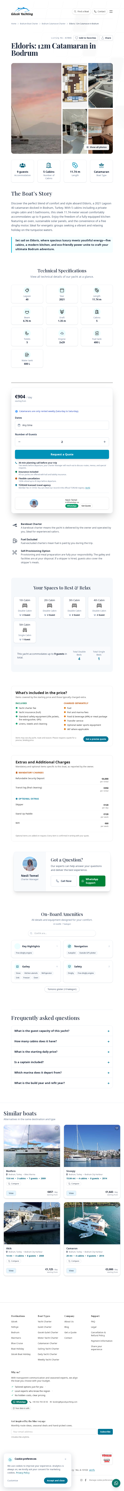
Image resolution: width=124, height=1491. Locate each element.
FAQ (93, 1321)
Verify (87, 488)
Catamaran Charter (47, 1343)
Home (13, 23)
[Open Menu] (111, 11)
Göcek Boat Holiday (21, 1354)
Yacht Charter (45, 1321)
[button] (36, 108)
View (11, 1193)
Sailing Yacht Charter (48, 1348)
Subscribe (105, 1431)
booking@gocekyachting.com (65, 1402)
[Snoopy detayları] (92, 1146)
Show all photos (98, 147)
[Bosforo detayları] (32, 1146)
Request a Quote (62, 454)
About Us (69, 1321)
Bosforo (11, 1171)
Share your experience (96, 1348)
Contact (68, 1337)
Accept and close (56, 1480)
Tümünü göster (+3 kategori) (62, 989)
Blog (66, 1327)
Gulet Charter (45, 1327)
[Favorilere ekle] (57, 1128)
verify (92, 1469)
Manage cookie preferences (101, 1480)
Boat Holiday (17, 1348)
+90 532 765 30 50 (40, 1402)
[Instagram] (81, 1480)
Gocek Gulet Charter (48, 1332)
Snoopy (70, 1171)
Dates (18, 417)
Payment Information (102, 1340)
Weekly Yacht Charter (48, 1359)
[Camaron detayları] (92, 1223)
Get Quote (86, 506)
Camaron (72, 1248)
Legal (93, 1327)
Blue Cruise (17, 1343)
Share (108, 37)
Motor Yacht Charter (48, 1337)
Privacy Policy (22, 1472)
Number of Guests (26, 434)
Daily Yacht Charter (47, 1354)
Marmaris (16, 1337)
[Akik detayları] (32, 1223)
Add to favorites (87, 37)
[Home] (22, 11)
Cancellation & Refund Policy (98, 1334)
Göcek (14, 1321)
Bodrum (15, 1332)
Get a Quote (70, 1332)
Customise (12, 1480)
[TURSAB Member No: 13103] (107, 1459)
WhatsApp (72, 506)
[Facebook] (85, 1480)
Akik (9, 1248)
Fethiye (14, 1327)
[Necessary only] (65, 1459)
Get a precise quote (96, 739)
